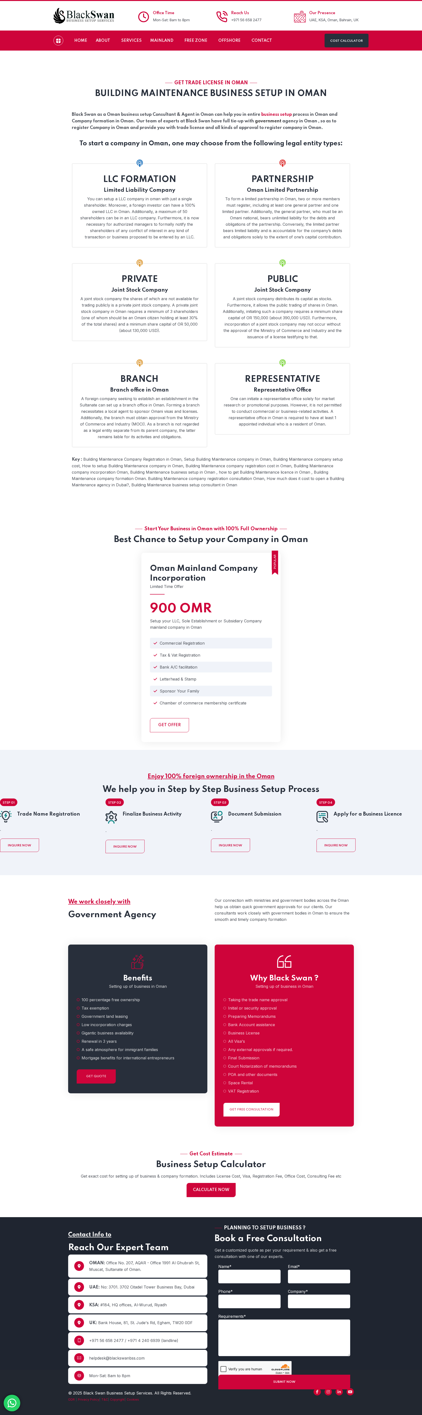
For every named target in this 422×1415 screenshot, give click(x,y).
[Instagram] (328, 1391)
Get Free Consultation (252, 1109)
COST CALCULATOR (346, 41)
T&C (104, 1399)
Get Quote (96, 1076)
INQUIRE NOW (19, 845)
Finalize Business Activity (152, 814)
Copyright (117, 1399)
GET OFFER (169, 725)
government (268, 121)
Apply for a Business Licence (368, 814)
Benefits (137, 978)
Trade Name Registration (48, 814)
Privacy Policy (88, 1399)
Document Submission (254, 814)
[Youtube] (350, 1391)
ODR (72, 1399)
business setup (276, 114)
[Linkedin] (339, 1391)
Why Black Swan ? (284, 978)
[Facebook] (317, 1391)
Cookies (133, 1399)
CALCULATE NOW (211, 1190)
